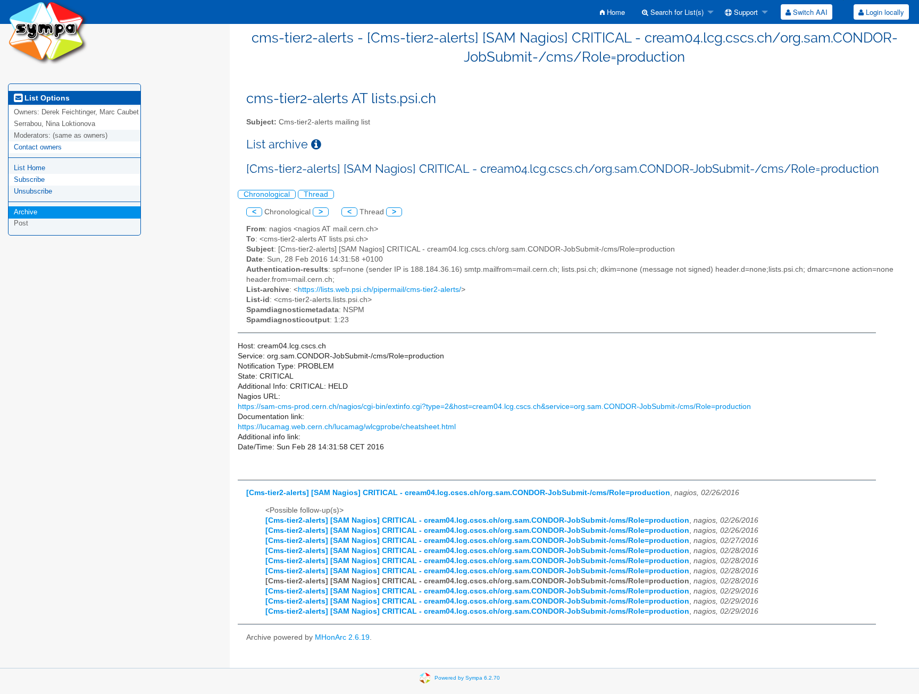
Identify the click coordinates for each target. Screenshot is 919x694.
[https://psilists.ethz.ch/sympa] (48, 32)
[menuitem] (612, 12)
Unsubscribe (33, 191)
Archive (25, 212)
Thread (316, 194)
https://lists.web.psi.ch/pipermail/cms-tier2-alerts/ (379, 290)
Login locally (884, 12)
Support (745, 12)
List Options (46, 98)
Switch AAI (809, 12)
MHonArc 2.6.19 (342, 637)
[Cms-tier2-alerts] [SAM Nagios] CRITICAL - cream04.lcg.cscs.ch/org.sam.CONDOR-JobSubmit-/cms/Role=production (458, 493)
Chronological (267, 194)
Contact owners (38, 147)
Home (615, 12)
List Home (29, 168)
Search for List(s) (676, 12)
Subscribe (29, 179)
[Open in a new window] (316, 144)
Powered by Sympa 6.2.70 (467, 677)
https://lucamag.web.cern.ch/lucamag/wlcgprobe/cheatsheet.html (347, 427)
